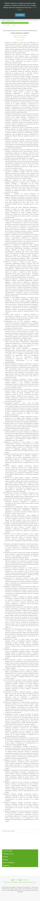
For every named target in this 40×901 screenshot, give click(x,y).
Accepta (20, 15)
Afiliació (25, 882)
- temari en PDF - (20, 40)
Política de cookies (32, 882)
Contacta (10, 882)
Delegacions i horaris (18, 882)
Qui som (6, 882)
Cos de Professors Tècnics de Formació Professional (15, 23)
